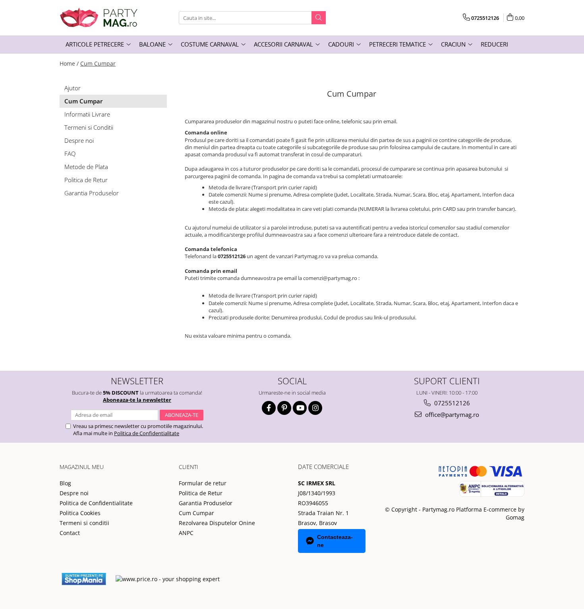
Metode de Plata (86, 167)
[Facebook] (269, 408)
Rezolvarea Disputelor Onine (217, 523)
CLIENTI (188, 467)
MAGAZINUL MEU (82, 467)
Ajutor (72, 88)
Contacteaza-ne (335, 541)
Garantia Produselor (91, 193)
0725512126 (451, 403)
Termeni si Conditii (88, 127)
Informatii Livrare (87, 114)
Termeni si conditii (84, 523)
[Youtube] (300, 408)
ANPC (186, 533)
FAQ (69, 154)
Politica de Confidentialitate (146, 433)
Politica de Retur (86, 180)
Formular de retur (202, 483)
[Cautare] (318, 17)
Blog (65, 483)
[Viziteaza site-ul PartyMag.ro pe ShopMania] (84, 579)
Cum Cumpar (98, 63)
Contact (70, 533)
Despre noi (79, 140)
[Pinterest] (284, 408)
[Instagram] (315, 408)
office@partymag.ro (451, 414)
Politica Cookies (80, 513)
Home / (69, 63)
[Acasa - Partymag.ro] (99, 17)
